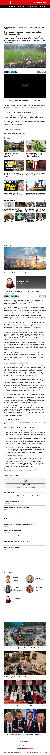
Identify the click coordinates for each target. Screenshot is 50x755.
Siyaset (27, 6)
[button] (40, 72)
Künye (19, 745)
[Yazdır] (38, 72)
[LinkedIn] (12, 72)
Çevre (45, 6)
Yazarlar (40, 6)
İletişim (23, 745)
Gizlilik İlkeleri (28, 745)
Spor (23, 6)
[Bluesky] (9, 72)
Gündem (8, 6)
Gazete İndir (42, 2)
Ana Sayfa (7, 27)
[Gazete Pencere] (7, 2)
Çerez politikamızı (13, 753)
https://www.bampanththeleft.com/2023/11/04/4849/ (25, 312)
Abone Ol (36, 2)
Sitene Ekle (35, 745)
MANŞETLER (13, 27)
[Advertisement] (25, 233)
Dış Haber (18, 6)
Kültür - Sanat (33, 6)
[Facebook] (5, 72)
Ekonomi (13, 6)
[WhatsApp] (14, 72)
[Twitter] (7, 72)
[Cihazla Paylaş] (16, 72)
